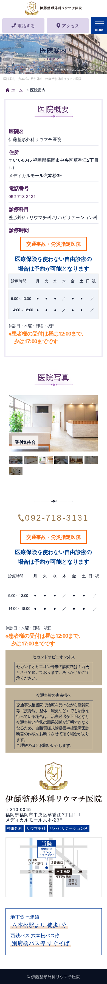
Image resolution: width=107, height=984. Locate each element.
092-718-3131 (22, 196)
